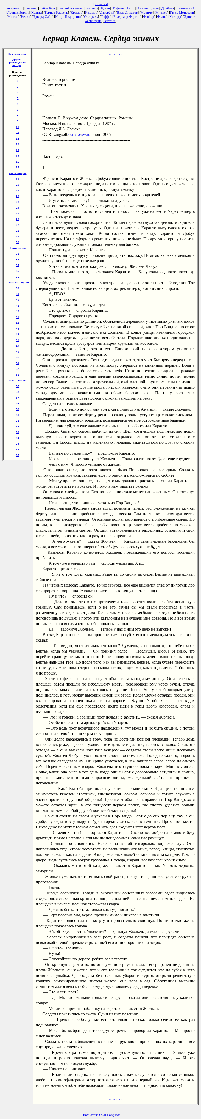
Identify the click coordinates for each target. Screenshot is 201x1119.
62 (17, 426)
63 (17, 432)
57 (17, 397)
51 (17, 363)
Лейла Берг (47, 8)
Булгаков (91, 8)
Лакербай (107, 12)
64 (17, 438)
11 (17, 132)
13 (17, 144)
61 (17, 420)
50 (17, 357)
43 (17, 317)
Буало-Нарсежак (70, 8)
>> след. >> (115, 54)
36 (17, 276)
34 (17, 265)
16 (17, 161)
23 (17, 202)
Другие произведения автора (17, 62)
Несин (25, 17)
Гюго (131, 8)
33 (17, 259)
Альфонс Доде (148, 8)
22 (17, 196)
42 (17, 311)
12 (17, 138)
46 (17, 334)
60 (17, 415)
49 (17, 351)
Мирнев (161, 12)
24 (17, 207)
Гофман (118, 8)
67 (17, 455)
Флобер (148, 17)
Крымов (91, 12)
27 (17, 225)
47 (17, 340)
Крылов (76, 12)
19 (17, 178)
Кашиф (36, 12)
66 (17, 449)
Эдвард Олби (42, 17)
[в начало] (100, 4)
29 (17, 236)
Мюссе (13, 17)
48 (17, 345)
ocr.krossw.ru (79, 134)
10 (17, 127)
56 (17, 392)
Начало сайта (17, 54)
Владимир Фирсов (126, 17)
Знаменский (185, 8)
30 (17, 242)
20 (17, 184)
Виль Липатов (127, 12)
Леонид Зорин (18, 12)
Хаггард (175, 17)
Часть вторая (17, 173)
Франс (161, 17)
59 (17, 409)
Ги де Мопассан (182, 12)
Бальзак (30, 8)
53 (17, 374)
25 (17, 213)
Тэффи (105, 17)
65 (17, 443)
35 (17, 271)
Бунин (105, 8)
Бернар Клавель (56, 12)
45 (17, 328)
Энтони (109, 21)
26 (17, 219)
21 (17, 190)
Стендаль (91, 17)
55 (17, 386)
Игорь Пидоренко (68, 17)
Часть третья (17, 248)
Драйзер (167, 8)
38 (17, 288)
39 (17, 294)
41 (17, 305)
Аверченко (15, 8)
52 (17, 369)
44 (17, 322)
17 (17, 167)
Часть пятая (17, 380)
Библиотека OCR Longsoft (100, 1114)
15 (17, 155)
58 (17, 403)
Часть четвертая (18, 282)
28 (17, 230)
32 (17, 253)
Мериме (147, 12)
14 (17, 150)
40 (17, 299)
